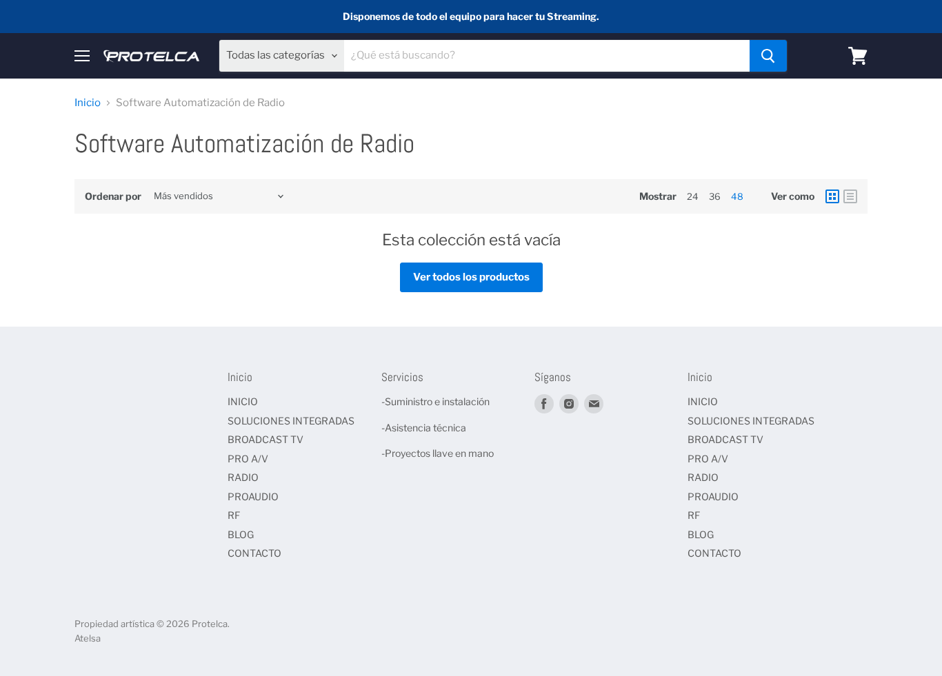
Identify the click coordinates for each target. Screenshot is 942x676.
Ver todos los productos (471, 277)
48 (737, 196)
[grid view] (832, 196)
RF (234, 515)
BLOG (241, 534)
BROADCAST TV (265, 439)
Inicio (87, 103)
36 (715, 196)
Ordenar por (113, 196)
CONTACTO (254, 553)
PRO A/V (248, 458)
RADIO (243, 477)
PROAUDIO (253, 496)
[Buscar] (768, 56)
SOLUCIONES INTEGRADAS (291, 421)
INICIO (243, 401)
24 (693, 196)
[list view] (850, 196)
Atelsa (87, 638)
